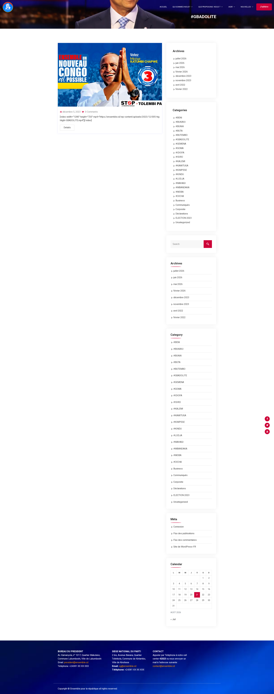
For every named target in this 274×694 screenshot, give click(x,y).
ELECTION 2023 (184, 218)
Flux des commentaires (185, 540)
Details (67, 127)
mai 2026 (180, 67)
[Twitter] (267, 425)
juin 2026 (180, 63)
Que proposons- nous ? (209, 7)
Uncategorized (183, 222)
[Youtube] (267, 431)
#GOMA (180, 148)
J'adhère (264, 6)
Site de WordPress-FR (184, 546)
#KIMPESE (181, 170)
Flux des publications (183, 533)
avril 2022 (180, 85)
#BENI (179, 117)
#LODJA (180, 178)
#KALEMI (180, 161)
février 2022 (182, 89)
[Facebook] (267, 418)
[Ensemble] (8, 6)
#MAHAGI (181, 183)
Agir (230, 7)
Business (180, 200)
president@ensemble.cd (76, 662)
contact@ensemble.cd (164, 666)
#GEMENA (181, 144)
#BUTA (179, 131)
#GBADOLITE (182, 139)
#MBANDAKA (182, 187)
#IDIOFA (180, 152)
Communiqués (183, 205)
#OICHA (180, 196)
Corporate (180, 209)
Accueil (163, 7)
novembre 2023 (183, 80)
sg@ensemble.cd (127, 666)
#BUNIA (180, 126)
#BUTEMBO (182, 135)
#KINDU (180, 174)
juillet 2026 (181, 58)
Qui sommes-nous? (181, 7)
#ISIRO (179, 157)
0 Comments (91, 112)
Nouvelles (246, 7)
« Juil (173, 619)
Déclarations (182, 213)
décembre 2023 (183, 76)
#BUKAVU (181, 122)
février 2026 (182, 71)
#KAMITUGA (182, 165)
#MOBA (180, 192)
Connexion (178, 526)
